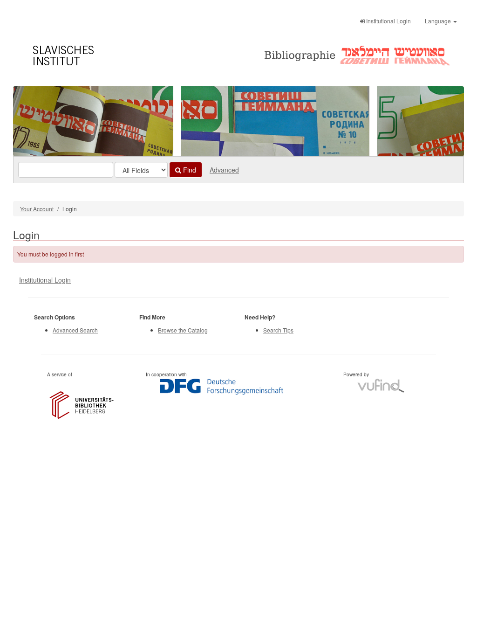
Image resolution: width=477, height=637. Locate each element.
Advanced (224, 169)
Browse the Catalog (183, 330)
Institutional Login (388, 21)
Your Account (37, 209)
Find (188, 169)
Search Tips (278, 330)
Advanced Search (75, 330)
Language (438, 21)
